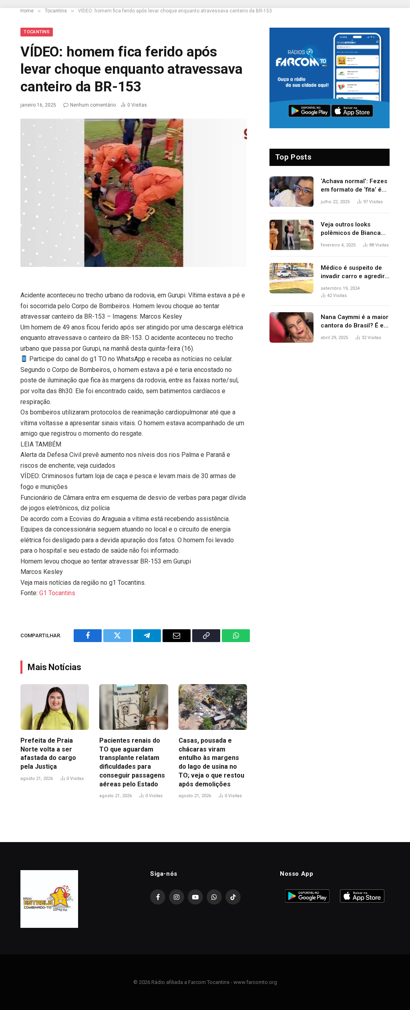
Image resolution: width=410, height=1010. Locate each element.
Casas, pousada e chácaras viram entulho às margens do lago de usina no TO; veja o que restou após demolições (211, 762)
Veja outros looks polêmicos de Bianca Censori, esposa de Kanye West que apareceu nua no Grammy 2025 (351, 229)
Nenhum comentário (93, 105)
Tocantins (37, 31)
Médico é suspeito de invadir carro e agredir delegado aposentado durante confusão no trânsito (353, 272)
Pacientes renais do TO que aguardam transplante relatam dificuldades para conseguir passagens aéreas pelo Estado (132, 762)
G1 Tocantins (57, 593)
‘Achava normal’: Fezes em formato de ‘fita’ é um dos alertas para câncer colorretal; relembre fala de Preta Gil (354, 186)
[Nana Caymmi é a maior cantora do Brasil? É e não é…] (291, 327)
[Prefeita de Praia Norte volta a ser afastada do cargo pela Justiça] (54, 707)
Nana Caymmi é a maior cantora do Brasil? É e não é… (354, 321)
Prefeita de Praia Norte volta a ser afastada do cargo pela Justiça (48, 753)
